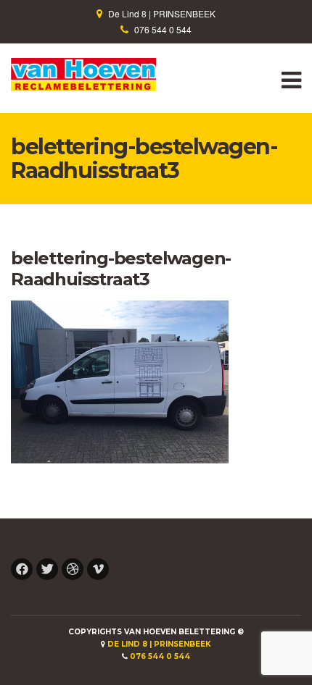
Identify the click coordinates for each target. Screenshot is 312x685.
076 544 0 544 (163, 29)
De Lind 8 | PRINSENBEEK (161, 13)
